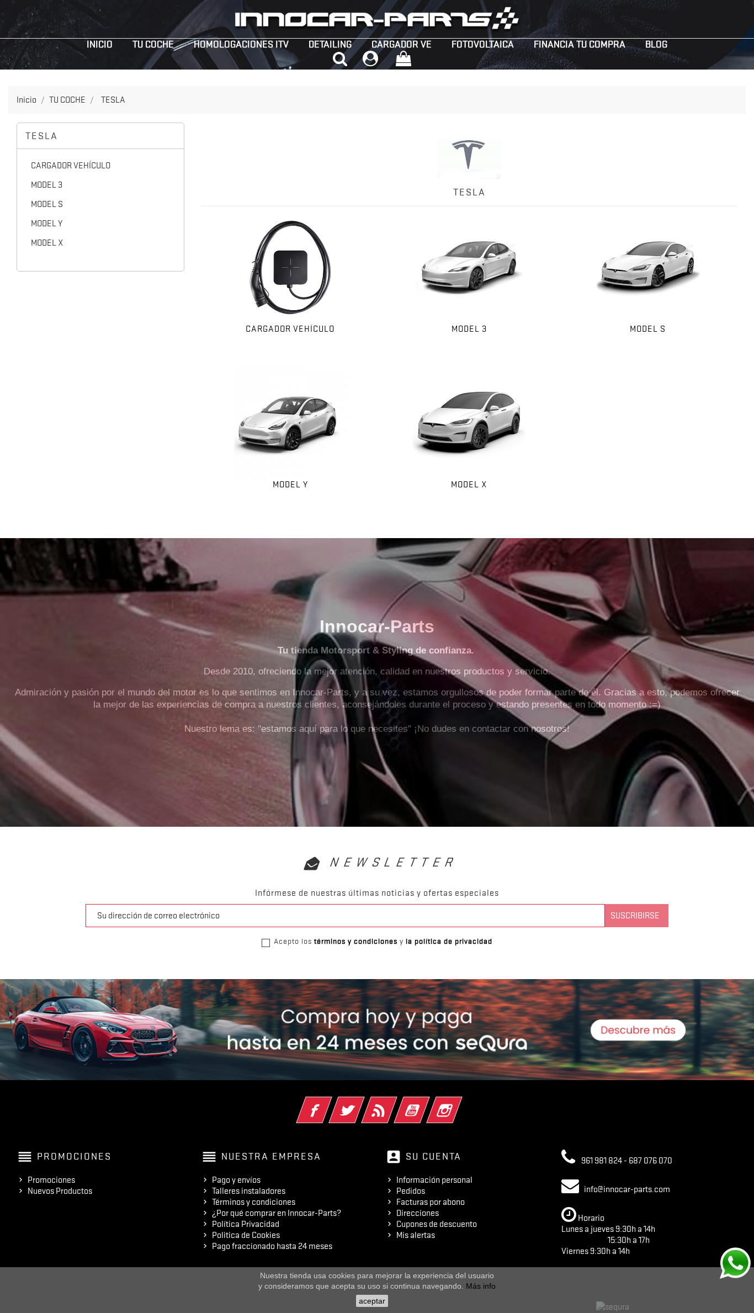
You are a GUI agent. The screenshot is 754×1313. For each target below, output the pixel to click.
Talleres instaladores (248, 1191)
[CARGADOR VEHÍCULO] (290, 268)
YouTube (427, 1103)
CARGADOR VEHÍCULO (70, 166)
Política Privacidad (245, 1224)
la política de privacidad (449, 941)
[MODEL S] (648, 268)
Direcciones (417, 1213)
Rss (394, 1103)
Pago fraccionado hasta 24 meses (272, 1246)
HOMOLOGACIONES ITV (241, 44)
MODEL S (47, 204)
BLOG (656, 44)
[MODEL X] (469, 423)
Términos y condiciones (253, 1202)
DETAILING (330, 44)
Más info (481, 1286)
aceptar (372, 1300)
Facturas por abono (430, 1202)
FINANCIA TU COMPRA (579, 44)
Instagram (459, 1103)
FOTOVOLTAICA (483, 44)
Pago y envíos (236, 1180)
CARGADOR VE (401, 44)
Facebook (329, 1103)
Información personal (434, 1180)
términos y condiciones (355, 941)
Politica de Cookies (246, 1235)
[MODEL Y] (290, 423)
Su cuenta (433, 1156)
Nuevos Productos (60, 1191)
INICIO (100, 44)
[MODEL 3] (469, 268)
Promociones (51, 1180)
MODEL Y (46, 223)
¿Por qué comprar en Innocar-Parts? (276, 1213)
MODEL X (47, 243)
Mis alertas (415, 1235)
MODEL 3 (46, 185)
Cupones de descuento (436, 1224)
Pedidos (410, 1191)
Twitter (362, 1103)
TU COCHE (153, 44)
